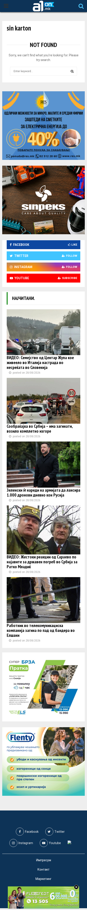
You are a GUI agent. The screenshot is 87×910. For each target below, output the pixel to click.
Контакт (43, 869)
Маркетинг (43, 879)
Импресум (43, 860)
